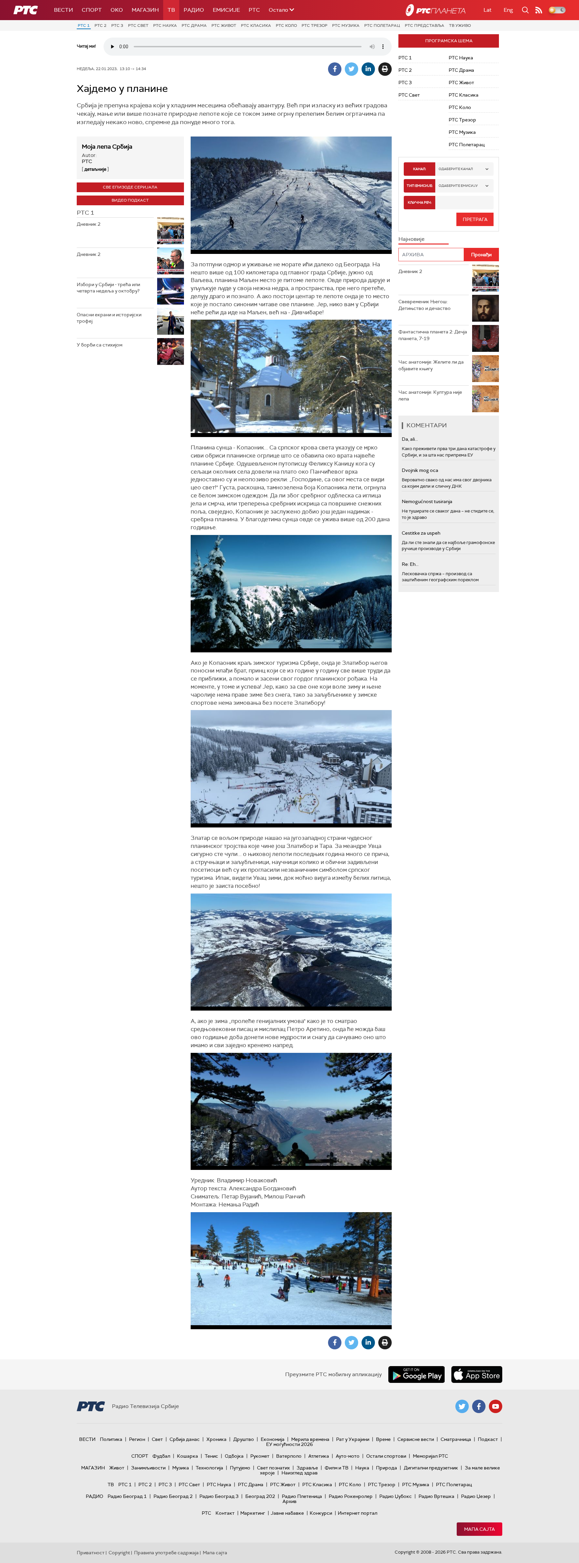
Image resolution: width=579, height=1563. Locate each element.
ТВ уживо (460, 25)
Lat (488, 9)
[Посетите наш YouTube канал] (495, 1406)
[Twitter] (351, 69)
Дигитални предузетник (431, 1468)
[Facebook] (334, 69)
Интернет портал (357, 1513)
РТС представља (424, 25)
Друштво (243, 1439)
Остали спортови (386, 1456)
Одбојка (234, 1456)
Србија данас (185, 1439)
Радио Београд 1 (127, 1496)
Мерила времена (310, 1439)
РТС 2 (100, 25)
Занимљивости (148, 1468)
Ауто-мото (348, 1456)
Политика (111, 1439)
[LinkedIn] (368, 69)
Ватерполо (289, 1456)
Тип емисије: (420, 185)
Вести (63, 9)
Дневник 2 (89, 224)
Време (383, 1439)
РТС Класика (256, 25)
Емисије (226, 9)
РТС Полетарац (382, 25)
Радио (194, 9)
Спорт (92, 9)
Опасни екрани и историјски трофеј (109, 318)
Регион (137, 1439)
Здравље (307, 1468)
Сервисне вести (415, 1439)
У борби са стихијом (99, 345)
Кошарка (187, 1456)
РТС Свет (138, 25)
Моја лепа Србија (107, 147)
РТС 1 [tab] (85, 213)
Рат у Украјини (352, 1439)
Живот (116, 1468)
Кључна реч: (420, 202)
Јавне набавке (287, 1513)
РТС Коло (286, 25)
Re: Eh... (410, 564)
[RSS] (538, 10)
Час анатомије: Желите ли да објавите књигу (431, 365)
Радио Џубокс (395, 1496)
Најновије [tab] (411, 238)
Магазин (145, 9)
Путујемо (240, 1468)
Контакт (225, 1513)
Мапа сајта (479, 1529)
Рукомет (259, 1456)
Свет (157, 1439)
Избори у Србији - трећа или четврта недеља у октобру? (108, 287)
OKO (117, 9)
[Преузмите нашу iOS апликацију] (476, 1374)
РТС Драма (194, 25)
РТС (254, 9)
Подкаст (488, 1439)
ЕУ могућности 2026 (289, 1444)
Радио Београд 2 (173, 1496)
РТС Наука (165, 25)
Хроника (216, 1439)
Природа (386, 1468)
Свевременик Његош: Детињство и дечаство (424, 305)
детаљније (95, 169)
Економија (272, 1439)
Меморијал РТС (430, 1456)
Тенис (211, 1456)
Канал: (419, 169)
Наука (362, 1468)
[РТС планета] (435, 10)
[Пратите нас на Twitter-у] (462, 1406)
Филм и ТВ (336, 1468)
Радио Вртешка (436, 1496)
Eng (508, 9)
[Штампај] (385, 69)
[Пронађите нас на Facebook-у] (479, 1406)
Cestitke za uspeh (421, 533)
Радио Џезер (476, 1496)
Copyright (119, 1553)
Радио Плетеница (302, 1496)
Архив (289, 1501)
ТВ (171, 9)
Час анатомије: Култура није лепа (430, 395)
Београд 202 (260, 1496)
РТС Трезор (314, 25)
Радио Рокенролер (351, 1496)
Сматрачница (456, 1439)
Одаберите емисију (458, 185)
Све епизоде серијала (130, 187)
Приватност (91, 1553)
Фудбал (161, 1456)
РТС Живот (223, 25)
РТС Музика (346, 25)
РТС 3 (117, 25)
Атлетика (318, 1456)
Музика (180, 1468)
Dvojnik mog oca (420, 470)
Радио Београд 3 (219, 1496)
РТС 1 (84, 25)
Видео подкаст (130, 200)
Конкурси (321, 1513)
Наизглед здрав (299, 1473)
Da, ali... (410, 439)
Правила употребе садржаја (166, 1553)
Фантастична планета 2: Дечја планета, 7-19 (432, 335)
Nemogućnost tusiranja (427, 501)
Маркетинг (252, 1513)
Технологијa (209, 1468)
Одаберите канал (456, 169)
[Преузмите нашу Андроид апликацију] (416, 1374)
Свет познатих (273, 1468)
